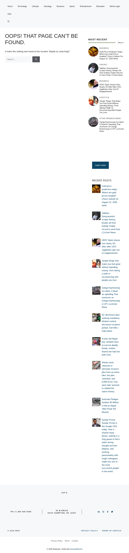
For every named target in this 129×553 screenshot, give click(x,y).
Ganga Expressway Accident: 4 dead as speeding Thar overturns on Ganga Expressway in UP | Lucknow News (111, 126)
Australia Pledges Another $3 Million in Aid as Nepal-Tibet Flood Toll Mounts (110, 405)
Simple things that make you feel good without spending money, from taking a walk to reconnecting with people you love (110, 106)
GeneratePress (76, 549)
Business (60, 6)
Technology (22, 6)
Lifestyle (35, 6)
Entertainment (85, 6)
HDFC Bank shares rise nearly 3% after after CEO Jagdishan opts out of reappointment (110, 88)
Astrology (48, 6)
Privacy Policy (57, 541)
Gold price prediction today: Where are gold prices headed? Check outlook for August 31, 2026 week (111, 55)
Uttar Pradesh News (110, 118)
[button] (8, 21)
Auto (9, 14)
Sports (72, 6)
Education (100, 6)
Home (10, 6)
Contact (75, 541)
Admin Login (115, 6)
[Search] (36, 59)
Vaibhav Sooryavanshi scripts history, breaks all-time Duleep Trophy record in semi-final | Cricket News (111, 71)
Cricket (103, 64)
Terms (67, 541)
